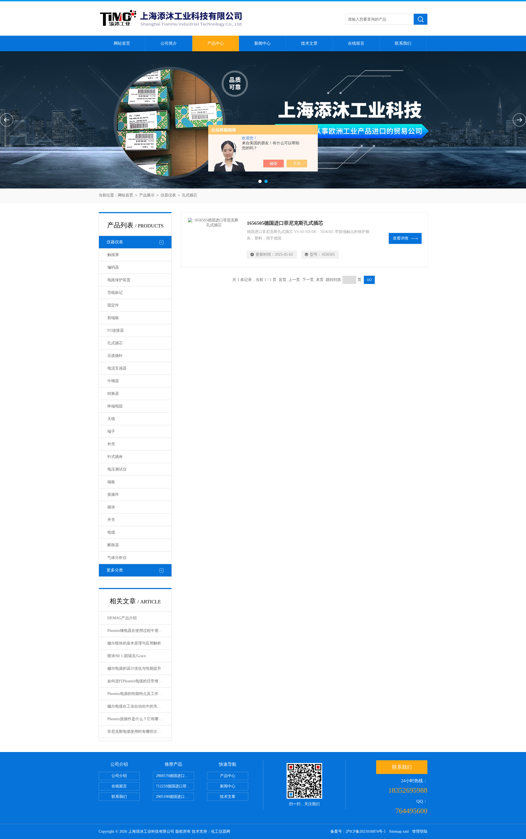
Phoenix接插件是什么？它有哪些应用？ (139, 719)
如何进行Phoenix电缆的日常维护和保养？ (139, 681)
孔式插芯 (189, 195)
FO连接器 (115, 330)
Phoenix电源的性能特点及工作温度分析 (139, 694)
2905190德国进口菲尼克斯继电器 (175, 797)
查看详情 (400, 238)
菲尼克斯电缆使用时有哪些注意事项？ (139, 732)
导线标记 (115, 293)
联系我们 (403, 43)
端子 (111, 431)
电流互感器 (117, 368)
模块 (111, 507)
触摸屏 (113, 255)
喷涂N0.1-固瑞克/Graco (126, 656)
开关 (111, 520)
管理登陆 (419, 831)
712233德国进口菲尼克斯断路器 (175, 786)
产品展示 (147, 195)
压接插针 (115, 356)
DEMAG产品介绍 (122, 618)
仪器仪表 (168, 195)
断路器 (113, 545)
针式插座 (115, 457)
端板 (111, 482)
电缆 (111, 532)
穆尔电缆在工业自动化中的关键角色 (138, 706)
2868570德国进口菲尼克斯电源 (175, 776)
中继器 (113, 381)
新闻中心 (262, 43)
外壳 (111, 444)
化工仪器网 (220, 831)
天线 (111, 419)
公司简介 (169, 43)
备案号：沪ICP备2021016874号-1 (358, 831)
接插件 (113, 494)
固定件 (113, 305)
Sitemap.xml (399, 831)
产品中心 (215, 43)
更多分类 (115, 570)
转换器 (113, 394)
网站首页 (122, 43)
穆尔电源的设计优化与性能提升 (134, 668)
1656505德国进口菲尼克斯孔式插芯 (285, 223)
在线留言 (356, 43)
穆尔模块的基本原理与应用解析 (134, 643)
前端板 (113, 318)
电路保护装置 (118, 280)
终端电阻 (115, 406)
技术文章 (309, 43)
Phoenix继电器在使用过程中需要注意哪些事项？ (139, 631)
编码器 (113, 267)
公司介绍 (119, 776)
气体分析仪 (117, 558)
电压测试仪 (117, 469)
